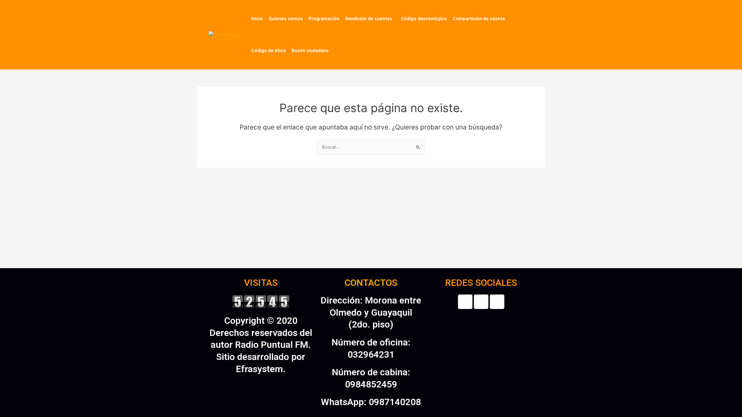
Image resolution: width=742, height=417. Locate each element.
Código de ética (268, 50)
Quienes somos (286, 18)
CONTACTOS (371, 282)
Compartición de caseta (479, 18)
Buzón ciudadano (310, 50)
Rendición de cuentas (368, 18)
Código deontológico (424, 18)
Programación (324, 18)
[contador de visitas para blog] (261, 301)
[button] (370, 19)
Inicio (257, 18)
